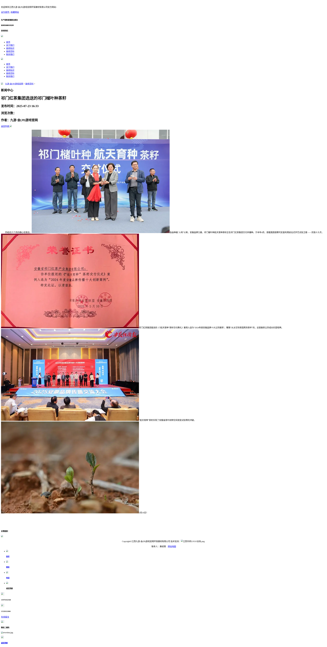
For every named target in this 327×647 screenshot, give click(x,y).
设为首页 (5, 12)
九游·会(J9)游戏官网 (14, 84)
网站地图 (172, 546)
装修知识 (10, 48)
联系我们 (10, 54)
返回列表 (5, 126)
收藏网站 (15, 12)
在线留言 (5, 617)
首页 (8, 42)
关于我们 (10, 45)
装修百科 (10, 51)
